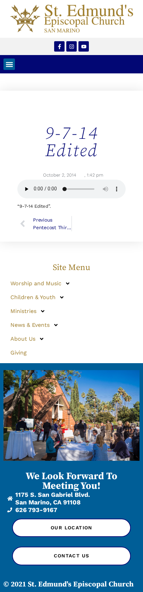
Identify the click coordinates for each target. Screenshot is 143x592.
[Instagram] (71, 46)
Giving (18, 352)
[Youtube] (83, 46)
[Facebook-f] (59, 46)
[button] (9, 64)
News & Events (30, 325)
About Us (22, 338)
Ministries (23, 311)
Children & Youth (33, 297)
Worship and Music (35, 283)
